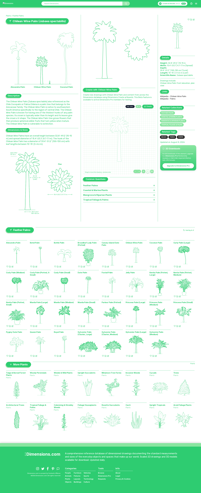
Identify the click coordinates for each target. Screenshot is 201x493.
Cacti (128, 405)
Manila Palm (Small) (86, 302)
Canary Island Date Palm (110, 244)
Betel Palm (34, 243)
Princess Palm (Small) (183, 302)
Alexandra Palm (13, 243)
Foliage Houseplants (87, 405)
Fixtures (77, 476)
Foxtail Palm (107, 272)
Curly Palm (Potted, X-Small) (40, 273)
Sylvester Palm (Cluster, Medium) (110, 333)
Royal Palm (59, 332)
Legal (118, 476)
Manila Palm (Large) (39, 302)
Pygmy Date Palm (14, 332)
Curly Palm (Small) (62, 272)
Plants (8, 16)
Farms (180, 137)
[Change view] (152, 171)
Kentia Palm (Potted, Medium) (182, 273)
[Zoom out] (135, 171)
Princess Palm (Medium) (155, 303)
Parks (172, 137)
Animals (68, 476)
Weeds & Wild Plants (63, 373)
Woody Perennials (38, 373)
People (68, 473)
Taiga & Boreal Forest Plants (16, 374)
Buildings (77, 482)
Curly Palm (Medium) (15, 272)
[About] (191, 4)
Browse (101, 473)
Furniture (77, 473)
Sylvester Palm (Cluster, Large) (85, 333)
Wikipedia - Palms (167, 99)
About (118, 473)
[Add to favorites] (188, 19)
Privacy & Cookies (123, 479)
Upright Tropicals (157, 405)
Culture (87, 482)
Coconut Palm (155, 243)
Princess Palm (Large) (135, 302)
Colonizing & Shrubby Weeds (63, 406)
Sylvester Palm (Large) (136, 332)
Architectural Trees (15, 405)
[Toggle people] (147, 171)
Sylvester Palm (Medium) (156, 333)
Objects (68, 482)
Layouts (77, 479)
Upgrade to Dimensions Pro (178, 166)
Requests (102, 479)
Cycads (152, 373)
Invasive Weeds (133, 373)
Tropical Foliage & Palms (171, 125)
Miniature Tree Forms (111, 373)
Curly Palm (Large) (181, 243)
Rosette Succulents (111, 405)
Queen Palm (35, 332)
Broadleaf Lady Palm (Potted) (87, 244)
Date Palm (82, 272)
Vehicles (87, 473)
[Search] (126, 4)
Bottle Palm (59, 243)
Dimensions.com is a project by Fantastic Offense (43, 473)
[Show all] (143, 171)
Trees (176, 373)
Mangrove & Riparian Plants (173, 121)
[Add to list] (191, 19)
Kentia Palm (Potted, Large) (158, 273)
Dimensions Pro (104, 476)
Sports (86, 476)
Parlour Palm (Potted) (111, 302)
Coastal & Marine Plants (171, 117)
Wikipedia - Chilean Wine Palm (173, 96)
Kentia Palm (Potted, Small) (15, 303)
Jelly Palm (130, 272)
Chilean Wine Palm (134, 243)
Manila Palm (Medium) (64, 302)
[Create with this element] (193, 19)
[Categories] (196, 4)
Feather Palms (18, 16)
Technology (88, 479)
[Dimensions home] (8, 3)
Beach (163, 137)
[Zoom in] (139, 171)
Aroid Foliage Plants (182, 405)
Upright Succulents (86, 373)
